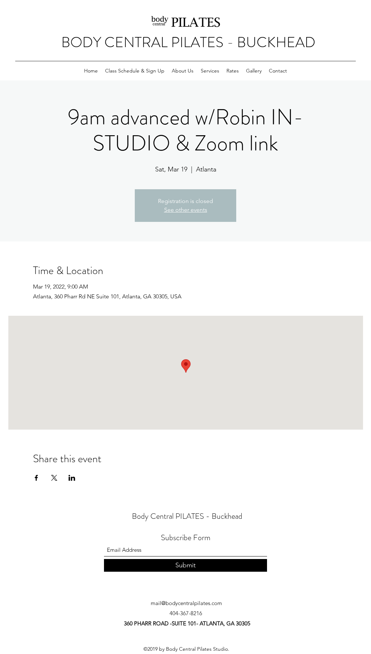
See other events (185, 209)
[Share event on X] (54, 478)
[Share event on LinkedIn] (71, 478)
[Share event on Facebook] (36, 478)
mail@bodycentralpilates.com (186, 603)
